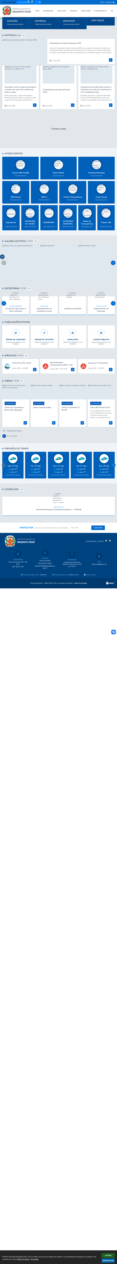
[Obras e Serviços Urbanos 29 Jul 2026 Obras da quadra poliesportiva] (20, 263)
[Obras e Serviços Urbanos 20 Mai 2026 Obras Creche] (96, 263)
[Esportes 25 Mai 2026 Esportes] (58, 263)
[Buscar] (39, 2)
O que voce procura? (9, 2)
